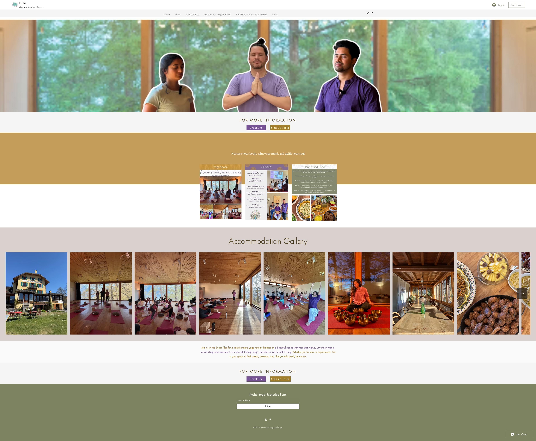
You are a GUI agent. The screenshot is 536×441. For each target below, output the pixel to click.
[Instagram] (367, 13)
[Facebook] (372, 13)
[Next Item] (522, 293)
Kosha (22, 3)
